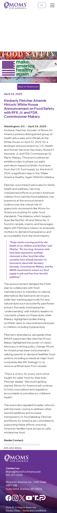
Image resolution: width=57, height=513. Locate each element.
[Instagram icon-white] (15, 498)
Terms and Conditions (34, 510)
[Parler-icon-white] (42, 498)
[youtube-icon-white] (29, 498)
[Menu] (38, 5)
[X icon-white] (22, 498)
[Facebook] (8, 498)
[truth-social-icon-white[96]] (36, 498)
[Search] (42, 5)
